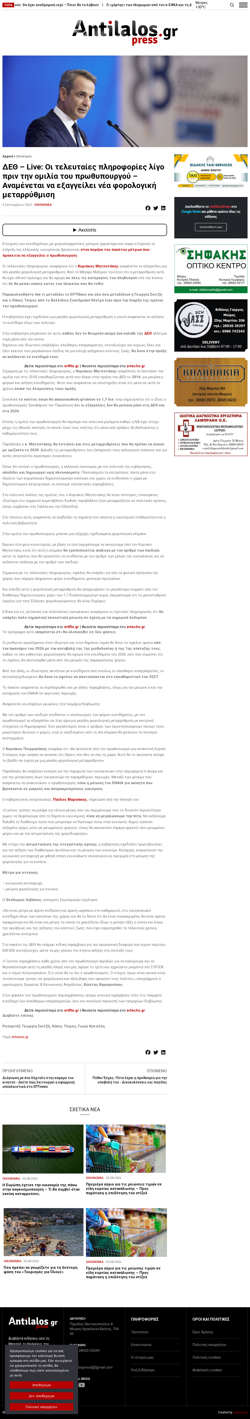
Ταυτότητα (139, 1332)
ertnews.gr (20, 1037)
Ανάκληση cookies (207, 1370)
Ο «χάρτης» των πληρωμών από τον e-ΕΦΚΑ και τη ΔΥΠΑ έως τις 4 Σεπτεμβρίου (152, 5)
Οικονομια (43, 205)
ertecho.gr (136, 366)
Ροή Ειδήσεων (143, 1370)
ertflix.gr (71, 366)
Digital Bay (240, 1412)
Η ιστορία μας (142, 1357)
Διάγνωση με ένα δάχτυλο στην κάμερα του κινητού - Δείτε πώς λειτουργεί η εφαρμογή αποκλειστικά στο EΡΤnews (38, 1082)
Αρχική (7, 156)
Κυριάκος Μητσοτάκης (98, 266)
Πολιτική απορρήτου (209, 1345)
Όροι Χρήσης (202, 1332)
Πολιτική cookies (206, 1357)
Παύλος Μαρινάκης (70, 799)
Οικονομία (23, 156)
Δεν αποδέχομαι (41, 1396)
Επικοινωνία (141, 1345)
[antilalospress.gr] (125, 33)
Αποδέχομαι (41, 1385)
